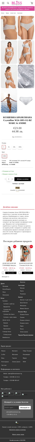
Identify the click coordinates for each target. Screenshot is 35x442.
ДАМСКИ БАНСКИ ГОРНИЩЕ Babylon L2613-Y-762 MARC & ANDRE (9, 265)
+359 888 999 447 (14, 380)
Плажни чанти (24, 323)
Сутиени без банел (9, 314)
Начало (2, 13)
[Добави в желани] (30, 170)
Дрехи (2, 283)
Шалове (22, 288)
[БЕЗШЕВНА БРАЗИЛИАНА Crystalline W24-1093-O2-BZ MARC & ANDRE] (9, 28)
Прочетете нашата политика (17, 429)
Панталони (6, 295)
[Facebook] (3, 384)
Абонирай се (5, 276)
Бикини (6, 323)
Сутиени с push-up (9, 303)
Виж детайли (11, 272)
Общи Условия (27, 351)
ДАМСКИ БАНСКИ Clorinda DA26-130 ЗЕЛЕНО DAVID (25, 265)
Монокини (23, 305)
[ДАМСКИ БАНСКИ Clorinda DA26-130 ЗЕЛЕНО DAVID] (25, 253)
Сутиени (5, 301)
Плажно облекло (25, 320)
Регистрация (5, 361)
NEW (24, 361)
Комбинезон (6, 337)
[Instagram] (7, 384)
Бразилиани (20, 13)
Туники (22, 317)
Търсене (14, 358)
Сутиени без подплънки (7, 310)
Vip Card (3, 365)
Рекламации (26, 354)
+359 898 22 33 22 (14, 377)
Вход (2, 358)
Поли (4, 292)
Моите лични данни (18, 434)
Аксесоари (21, 285)
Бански (20, 297)
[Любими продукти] (27, 3)
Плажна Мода (22, 311)
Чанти (22, 291)
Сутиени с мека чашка (10, 317)
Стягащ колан (7, 334)
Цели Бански (24, 302)
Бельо (7, 13)
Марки (25, 358)
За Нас (3, 354)
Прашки (6, 326)
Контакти (15, 351)
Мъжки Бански (24, 308)
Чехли (22, 329)
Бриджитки (7, 306)
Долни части (13, 13)
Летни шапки (24, 331)
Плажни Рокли (24, 314)
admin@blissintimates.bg (15, 373)
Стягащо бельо (7, 331)
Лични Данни (16, 361)
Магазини (15, 354)
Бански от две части (26, 300)
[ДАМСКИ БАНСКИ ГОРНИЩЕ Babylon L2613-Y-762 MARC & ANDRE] (9, 253)
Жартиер (22, 282)
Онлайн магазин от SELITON (17, 440)
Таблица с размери (18, 183)
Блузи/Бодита (6, 289)
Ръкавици (23, 294)
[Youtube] (11, 384)
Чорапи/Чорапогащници (25, 335)
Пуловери (5, 286)
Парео (22, 326)
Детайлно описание (10, 207)
